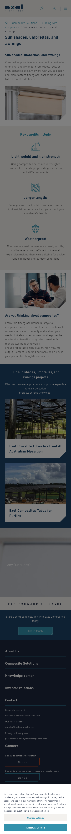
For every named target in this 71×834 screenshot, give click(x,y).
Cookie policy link (58, 810)
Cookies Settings (35, 817)
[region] (35, 809)
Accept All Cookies (35, 827)
